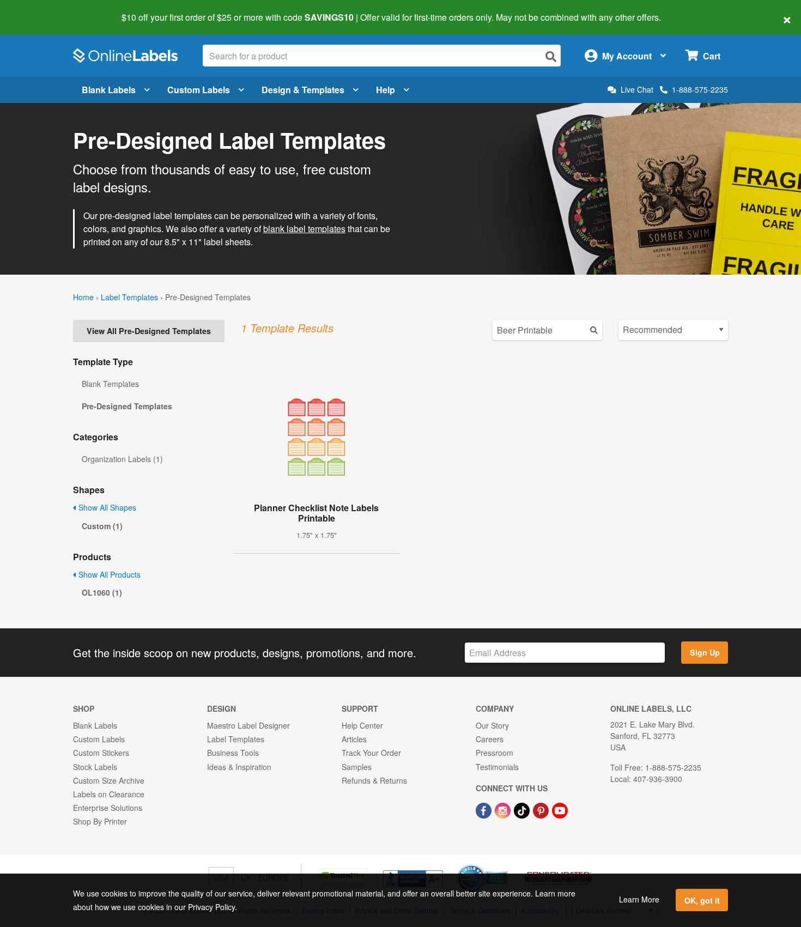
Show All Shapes (106, 507)
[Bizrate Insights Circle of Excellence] (504, 865)
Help (385, 89)
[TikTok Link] (523, 809)
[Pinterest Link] (542, 809)
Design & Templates (303, 89)
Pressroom (494, 752)
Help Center (362, 725)
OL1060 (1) (102, 592)
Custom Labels (198, 89)
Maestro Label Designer (248, 725)
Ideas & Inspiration (239, 766)
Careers (489, 739)
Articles (354, 739)
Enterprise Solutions (107, 807)
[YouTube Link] (560, 809)
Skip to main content (39, 9)
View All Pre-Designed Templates (149, 330)
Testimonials (497, 766)
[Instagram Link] (504, 809)
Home (83, 297)
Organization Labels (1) (122, 458)
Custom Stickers (101, 752)
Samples (357, 766)
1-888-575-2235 (700, 89)
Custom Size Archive (108, 780)
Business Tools (233, 752)
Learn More (639, 899)
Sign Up (705, 652)
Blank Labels (109, 89)
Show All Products (108, 574)
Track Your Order (371, 752)
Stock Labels (95, 766)
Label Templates (129, 297)
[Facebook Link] (485, 809)
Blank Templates (110, 383)
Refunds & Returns (374, 780)
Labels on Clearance (108, 794)
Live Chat (637, 90)
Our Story (492, 725)
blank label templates (304, 228)
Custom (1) (102, 525)
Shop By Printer (100, 821)
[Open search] (551, 56)
